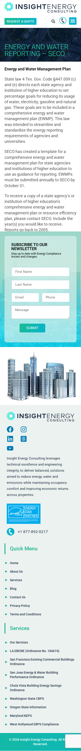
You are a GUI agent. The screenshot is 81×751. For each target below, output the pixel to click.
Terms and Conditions (25, 614)
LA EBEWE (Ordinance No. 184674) (34, 651)
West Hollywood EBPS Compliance (34, 724)
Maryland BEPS (21, 715)
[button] (53, 21)
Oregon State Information (28, 707)
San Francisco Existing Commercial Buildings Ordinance (42, 662)
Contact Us (17, 597)
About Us (16, 571)
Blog (13, 588)
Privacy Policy (20, 606)
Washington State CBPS (27, 698)
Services (16, 580)
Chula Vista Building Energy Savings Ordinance (35, 688)
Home (14, 563)
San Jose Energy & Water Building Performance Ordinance (34, 675)
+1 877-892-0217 (33, 531)
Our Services (19, 642)
